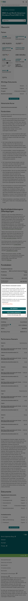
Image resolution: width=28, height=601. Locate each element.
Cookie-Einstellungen (13, 315)
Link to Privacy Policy (7, 304)
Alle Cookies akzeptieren (14, 312)
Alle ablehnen (14, 308)
